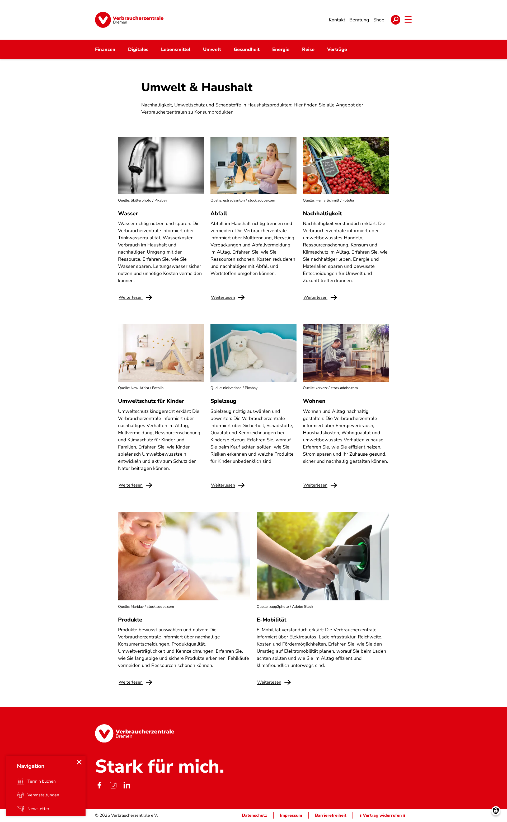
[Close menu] (79, 762)
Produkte (130, 619)
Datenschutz (254, 815)
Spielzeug (223, 401)
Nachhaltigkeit (322, 213)
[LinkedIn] (127, 785)
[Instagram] (113, 785)
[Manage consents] (495, 810)
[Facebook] (99, 785)
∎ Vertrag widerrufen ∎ (382, 815)
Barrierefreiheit (330, 815)
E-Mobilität (271, 619)
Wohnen (314, 401)
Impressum (291, 815)
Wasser (128, 213)
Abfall (218, 213)
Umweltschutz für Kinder (151, 401)
